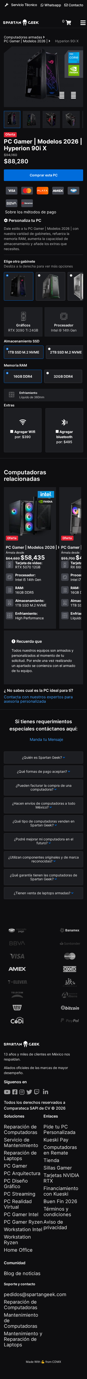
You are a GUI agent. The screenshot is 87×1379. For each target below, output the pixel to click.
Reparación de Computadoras (20, 1129)
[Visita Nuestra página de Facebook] (15, 1092)
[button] (12, 119)
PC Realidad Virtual (18, 1204)
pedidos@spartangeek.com (35, 1294)
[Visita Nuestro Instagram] (22, 1092)
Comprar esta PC (44, 175)
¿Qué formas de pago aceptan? (42, 771)
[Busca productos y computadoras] (50, 23)
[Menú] (83, 23)
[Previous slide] (62, 95)
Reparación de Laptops (20, 1155)
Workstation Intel (23, 1229)
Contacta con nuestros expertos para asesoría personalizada (38, 699)
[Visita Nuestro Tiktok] (42, 1092)
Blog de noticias (22, 1273)
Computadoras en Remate (60, 1150)
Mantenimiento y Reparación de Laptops (23, 1339)
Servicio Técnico (23, 5)
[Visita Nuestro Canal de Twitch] (37, 1092)
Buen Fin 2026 (60, 1201)
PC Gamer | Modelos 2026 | (26, 41)
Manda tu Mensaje (46, 739)
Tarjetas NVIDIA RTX (61, 1178)
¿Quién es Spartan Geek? (42, 757)
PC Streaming (19, 1194)
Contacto (75, 5)
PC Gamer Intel (21, 1214)
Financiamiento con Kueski (61, 1191)
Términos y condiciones (57, 1211)
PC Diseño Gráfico (16, 1183)
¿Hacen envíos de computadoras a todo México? (43, 805)
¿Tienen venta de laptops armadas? (42, 893)
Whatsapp (52, 5)
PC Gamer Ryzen (23, 1222)
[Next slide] (73, 95)
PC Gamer (15, 1166)
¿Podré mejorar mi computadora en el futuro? (43, 841)
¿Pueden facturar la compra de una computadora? (44, 787)
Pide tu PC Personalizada (59, 1129)
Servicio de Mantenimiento (21, 1142)
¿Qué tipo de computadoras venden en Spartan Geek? (43, 823)
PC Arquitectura (22, 1173)
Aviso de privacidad (55, 1224)
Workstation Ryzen (17, 1239)
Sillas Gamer (58, 1168)
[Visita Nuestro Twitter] (30, 1092)
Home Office (18, 1250)
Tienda (51, 1160)
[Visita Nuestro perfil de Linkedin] (46, 1092)
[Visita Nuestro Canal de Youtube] (8, 1092)
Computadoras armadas (23, 37)
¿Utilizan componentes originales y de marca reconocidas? (43, 859)
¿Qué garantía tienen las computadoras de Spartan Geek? (43, 877)
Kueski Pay (56, 1140)
